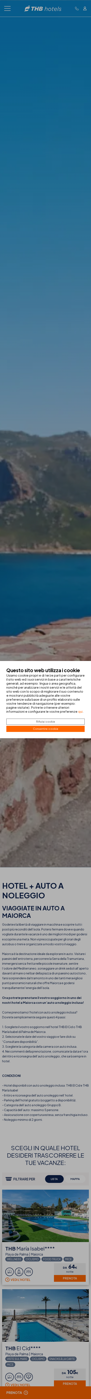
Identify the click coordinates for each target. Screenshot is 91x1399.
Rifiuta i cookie (45, 721)
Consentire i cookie (45, 728)
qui (80, 711)
